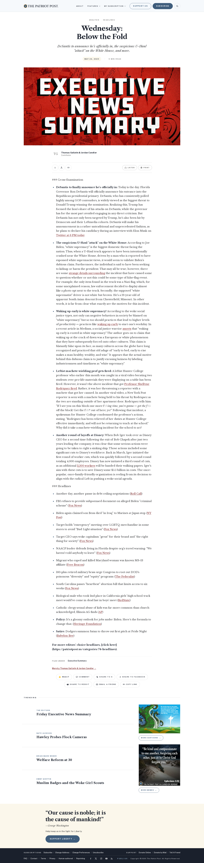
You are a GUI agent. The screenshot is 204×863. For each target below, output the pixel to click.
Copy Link (131, 684)
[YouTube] (106, 858)
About (79, 6)
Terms (43, 858)
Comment (84, 677)
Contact (34, 858)
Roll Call (136, 493)
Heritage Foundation (87, 623)
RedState (124, 600)
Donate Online (145, 853)
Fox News (75, 505)
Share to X (106, 677)
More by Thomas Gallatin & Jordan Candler (74, 668)
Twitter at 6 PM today (70, 235)
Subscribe (162, 6)
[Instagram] (101, 858)
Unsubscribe (98, 853)
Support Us (140, 6)
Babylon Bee (65, 635)
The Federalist (124, 576)
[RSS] (111, 858)
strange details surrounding (87, 273)
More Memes (149, 790)
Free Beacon (75, 564)
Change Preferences (81, 853)
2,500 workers (86, 465)
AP (100, 612)
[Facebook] (90, 858)
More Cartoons (151, 738)
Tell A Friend (174, 853)
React (64, 677)
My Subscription (114, 6)
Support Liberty (62, 839)
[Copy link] (68, 168)
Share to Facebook (133, 677)
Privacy (53, 858)
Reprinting (80, 858)
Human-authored (66, 858)
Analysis (94, 20)
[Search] (177, 6)
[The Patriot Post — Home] (41, 6)
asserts (127, 328)
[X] (96, 858)
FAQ (25, 858)
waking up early (107, 324)
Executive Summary (77, 661)
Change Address (62, 853)
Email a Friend (107, 684)
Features (92, 6)
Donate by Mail (160, 853)
